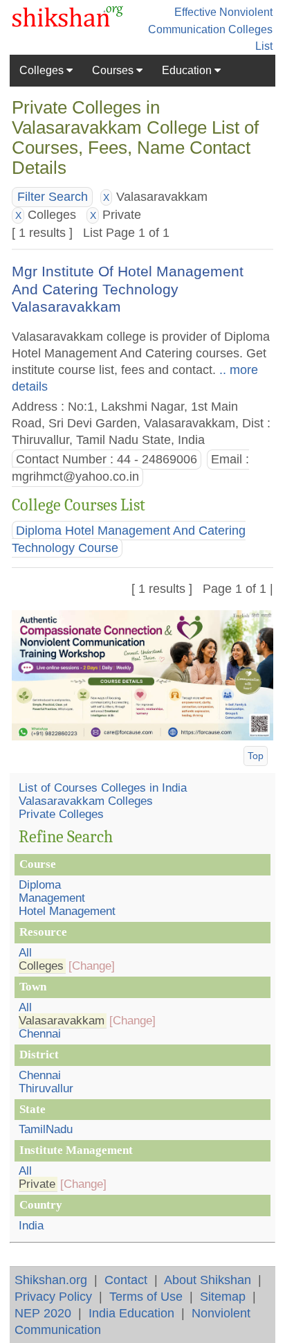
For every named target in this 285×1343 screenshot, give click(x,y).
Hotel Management (67, 911)
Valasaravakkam (61, 1020)
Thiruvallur (46, 1088)
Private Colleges (61, 814)
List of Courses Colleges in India (103, 787)
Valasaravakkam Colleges (86, 801)
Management (52, 898)
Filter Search (52, 197)
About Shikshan (207, 1279)
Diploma (40, 884)
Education (188, 70)
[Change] (91, 965)
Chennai (40, 1033)
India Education (131, 1313)
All (25, 952)
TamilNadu (46, 1129)
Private (37, 1184)
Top (256, 755)
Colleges (42, 70)
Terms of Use (146, 1296)
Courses (114, 70)
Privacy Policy (53, 1296)
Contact (125, 1279)
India (31, 1225)
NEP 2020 (43, 1313)
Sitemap (223, 1296)
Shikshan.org (51, 1279)
